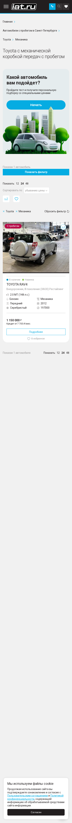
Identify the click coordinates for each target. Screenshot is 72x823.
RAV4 (6, 223)
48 (26, 183)
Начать (36, 105)
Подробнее (36, 331)
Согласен (36, 812)
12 (17, 183)
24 (22, 183)
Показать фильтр (36, 172)
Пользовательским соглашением (27, 795)
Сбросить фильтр (55, 211)
